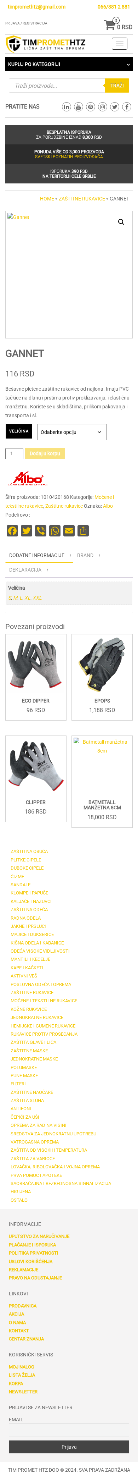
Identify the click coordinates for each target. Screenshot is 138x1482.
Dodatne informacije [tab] (36, 555)
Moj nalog (21, 1367)
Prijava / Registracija (26, 23)
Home (47, 199)
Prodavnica (22, 1306)
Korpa (16, 1383)
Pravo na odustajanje (35, 1277)
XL (27, 598)
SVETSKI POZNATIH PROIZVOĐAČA (69, 156)
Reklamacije (23, 1269)
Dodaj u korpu (45, 453)
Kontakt (19, 1330)
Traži (117, 85)
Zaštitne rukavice (82, 199)
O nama (17, 1322)
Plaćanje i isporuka (32, 1244)
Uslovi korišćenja (30, 1261)
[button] (121, 222)
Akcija (16, 1314)
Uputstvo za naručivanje (39, 1236)
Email (16, 1419)
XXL (37, 598)
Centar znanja (26, 1338)
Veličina (19, 431)
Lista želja (22, 1375)
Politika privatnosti (33, 1253)
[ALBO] (26, 479)
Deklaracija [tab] (25, 570)
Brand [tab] (85, 555)
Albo (108, 506)
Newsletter (23, 1391)
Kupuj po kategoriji (34, 64)
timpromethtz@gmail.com (36, 7)
